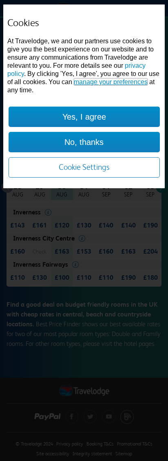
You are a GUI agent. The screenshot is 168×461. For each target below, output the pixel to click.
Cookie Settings (84, 167)
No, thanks (84, 142)
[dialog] (84, 96)
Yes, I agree (84, 116)
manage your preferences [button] (111, 81)
